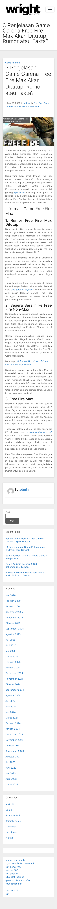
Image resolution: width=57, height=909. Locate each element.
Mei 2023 (10, 773)
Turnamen (10, 826)
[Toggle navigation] (50, 9)
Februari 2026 (13, 601)
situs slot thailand (14, 877)
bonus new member (16, 860)
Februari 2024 (13, 723)
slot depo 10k (12, 890)
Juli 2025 (10, 639)
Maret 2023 (11, 784)
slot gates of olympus (22, 289)
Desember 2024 (14, 673)
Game (8, 810)
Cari (7, 512)
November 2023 (14, 740)
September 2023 (14, 751)
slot (7, 894)
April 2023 (11, 779)
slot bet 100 (11, 870)
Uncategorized (13, 832)
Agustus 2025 (13, 634)
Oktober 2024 (13, 684)
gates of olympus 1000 (17, 880)
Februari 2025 (13, 662)
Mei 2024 (10, 712)
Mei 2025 (10, 651)
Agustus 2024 (13, 695)
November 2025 (14, 617)
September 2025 (14, 628)
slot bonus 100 (13, 867)
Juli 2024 (10, 701)
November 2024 (14, 678)
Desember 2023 (14, 734)
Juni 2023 (10, 767)
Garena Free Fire (30, 106)
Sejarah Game (13, 821)
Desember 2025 (14, 612)
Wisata (9, 837)
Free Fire (38, 103)
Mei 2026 (10, 595)
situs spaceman (13, 883)
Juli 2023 (10, 762)
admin (27, 103)
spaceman (19, 192)
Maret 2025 (11, 656)
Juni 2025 (10, 645)
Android (9, 804)
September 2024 (14, 690)
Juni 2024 (10, 706)
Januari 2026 (12, 606)
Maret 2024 (11, 717)
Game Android (12, 62)
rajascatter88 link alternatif (19, 863)
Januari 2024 (12, 729)
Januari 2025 (12, 667)
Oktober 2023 (13, 745)
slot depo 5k (12, 873)
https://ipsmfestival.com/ (39, 432)
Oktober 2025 (12, 623)
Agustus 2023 (13, 756)
